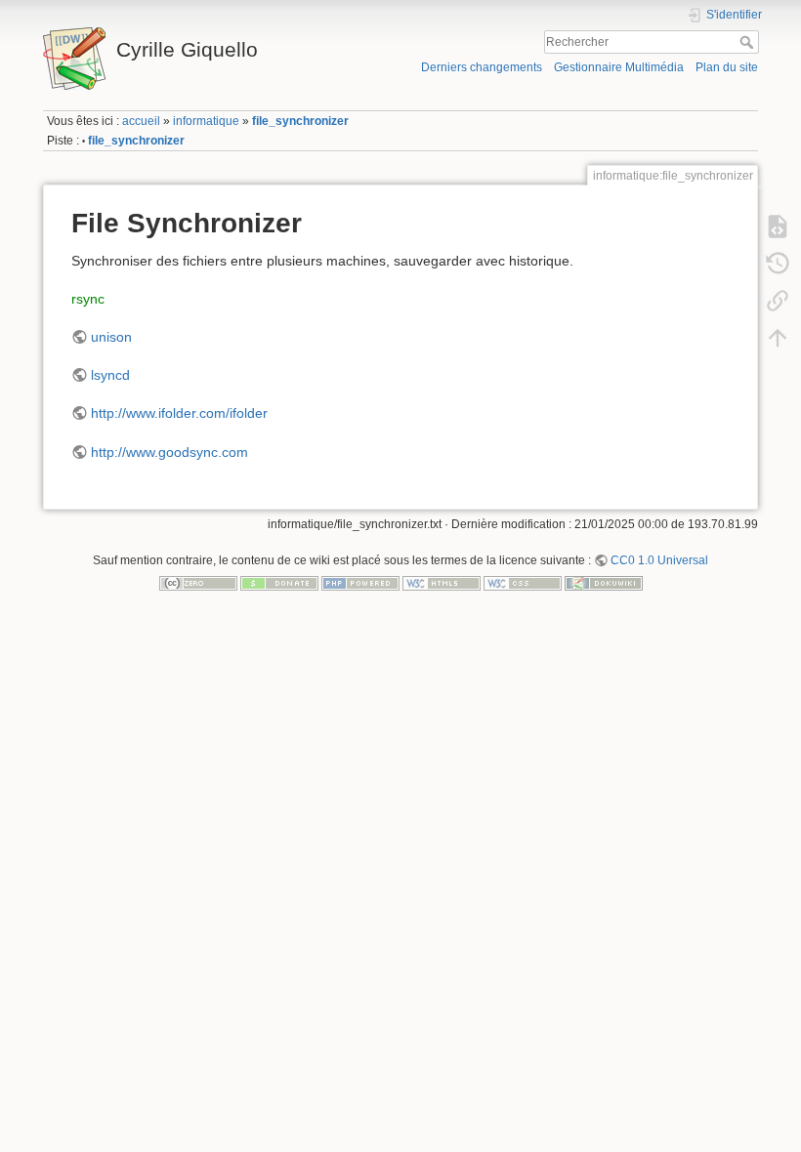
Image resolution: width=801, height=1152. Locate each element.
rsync (88, 299)
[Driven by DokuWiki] (604, 583)
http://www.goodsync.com (169, 452)
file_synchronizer (300, 121)
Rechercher (748, 42)
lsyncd (110, 375)
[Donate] (279, 583)
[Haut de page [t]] (777, 336)
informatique (206, 121)
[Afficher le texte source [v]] (777, 225)
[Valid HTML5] (441, 583)
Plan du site (727, 67)
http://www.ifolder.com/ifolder (179, 413)
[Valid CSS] (523, 583)
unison (111, 337)
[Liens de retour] (777, 299)
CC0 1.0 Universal (659, 560)
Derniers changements (481, 67)
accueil (141, 121)
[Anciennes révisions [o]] (777, 262)
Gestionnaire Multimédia (619, 67)
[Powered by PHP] (360, 583)
